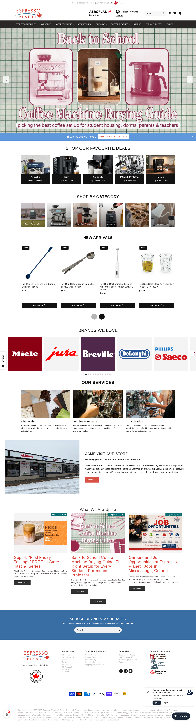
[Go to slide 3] (98, 129)
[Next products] (102, 317)
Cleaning (100, 24)
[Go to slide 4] (100, 129)
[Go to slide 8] (102, 374)
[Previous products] (94, 317)
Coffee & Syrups (119, 24)
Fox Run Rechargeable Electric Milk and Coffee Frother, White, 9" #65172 (117, 287)
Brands (137, 24)
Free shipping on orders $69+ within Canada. (92, 3)
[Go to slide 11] (110, 374)
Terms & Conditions (93, 657)
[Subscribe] (119, 630)
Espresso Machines (26, 24)
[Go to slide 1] (92, 129)
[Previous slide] (6, 79)
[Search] (164, 13)
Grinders (46, 24)
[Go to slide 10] (107, 374)
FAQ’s (64, 662)
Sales (170, 24)
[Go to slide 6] (98, 374)
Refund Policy (90, 660)
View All (119, 15)
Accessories (84, 24)
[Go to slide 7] (100, 374)
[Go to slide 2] (95, 129)
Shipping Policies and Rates (96, 664)
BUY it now (124, 136)
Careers (65, 672)
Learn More (94, 15)
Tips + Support (154, 24)
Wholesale (66, 664)
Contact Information (93, 662)
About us (91, 480)
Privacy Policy (90, 655)
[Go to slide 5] (103, 129)
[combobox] (155, 13)
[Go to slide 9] (105, 374)
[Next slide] (190, 79)
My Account (67, 667)
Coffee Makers (64, 24)
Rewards (66, 669)
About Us (66, 655)
